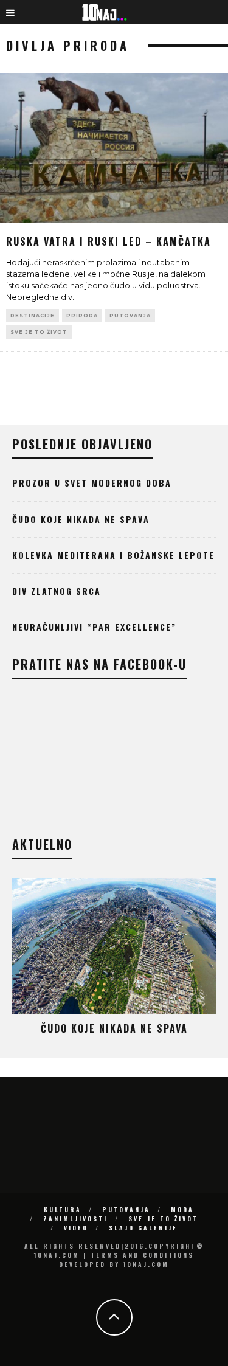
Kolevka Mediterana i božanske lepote (113, 555)
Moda (182, 1209)
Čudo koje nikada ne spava (81, 519)
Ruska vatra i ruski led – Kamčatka (108, 241)
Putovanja (130, 316)
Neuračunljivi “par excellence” (94, 626)
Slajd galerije (143, 1227)
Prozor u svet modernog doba (91, 482)
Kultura (62, 1209)
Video (76, 1227)
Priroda (82, 316)
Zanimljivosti (75, 1218)
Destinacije (32, 316)
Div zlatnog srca (56, 590)
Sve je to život (38, 332)
